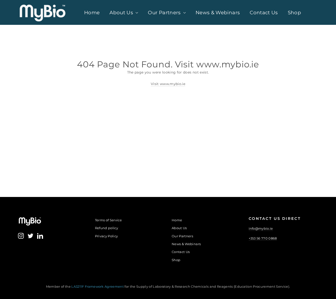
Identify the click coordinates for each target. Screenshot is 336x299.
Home (92, 12)
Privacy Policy (106, 236)
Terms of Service (108, 220)
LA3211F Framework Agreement (97, 286)
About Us (121, 12)
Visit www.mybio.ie (168, 84)
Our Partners (165, 12)
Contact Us (264, 12)
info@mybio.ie (261, 228)
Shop (294, 12)
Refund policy (106, 228)
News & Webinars (218, 12)
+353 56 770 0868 (263, 238)
